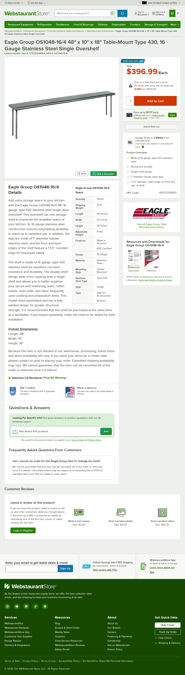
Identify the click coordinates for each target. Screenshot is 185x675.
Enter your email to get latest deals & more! (36, 563)
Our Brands (114, 627)
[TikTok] (35, 606)
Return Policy (114, 649)
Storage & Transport (156, 24)
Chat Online (165, 638)
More (174, 24)
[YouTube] (17, 606)
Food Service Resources (69, 640)
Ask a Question (105, 173)
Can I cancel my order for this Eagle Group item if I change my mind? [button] (56, 461)
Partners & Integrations (17, 645)
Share (84, 173)
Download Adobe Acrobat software (155, 280)
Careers (111, 632)
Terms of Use (77, 440)
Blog (57, 623)
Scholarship (114, 640)
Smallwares (62, 24)
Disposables (119, 24)
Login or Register (23, 530)
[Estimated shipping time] (142, 146)
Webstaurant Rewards (17, 627)
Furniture (135, 24)
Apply (173, 115)
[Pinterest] (45, 606)
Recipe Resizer (13, 640)
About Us (112, 623)
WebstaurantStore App (17, 632)
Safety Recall (62, 649)
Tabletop (102, 24)
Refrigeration (44, 24)
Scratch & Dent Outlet (67, 627)
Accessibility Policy (69, 661)
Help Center (14, 3)
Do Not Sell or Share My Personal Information (108, 661)
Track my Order (168, 631)
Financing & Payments (119, 636)
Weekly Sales (62, 632)
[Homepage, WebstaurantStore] (27, 13)
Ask (106, 431)
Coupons (60, 636)
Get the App (37, 3)
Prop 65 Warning (55, 377)
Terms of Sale (12, 661)
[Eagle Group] (151, 213)
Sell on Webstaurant (118, 645)
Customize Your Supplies (18, 636)
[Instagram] (7, 606)
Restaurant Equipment (20, 24)
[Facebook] (26, 606)
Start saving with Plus (105, 569)
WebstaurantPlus (14, 623)
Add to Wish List (152, 126)
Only (129, 66)
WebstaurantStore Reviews (70, 645)
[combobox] (86, 13)
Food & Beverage (84, 24)
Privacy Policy (95, 440)
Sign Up (65, 568)
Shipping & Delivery (169, 643)
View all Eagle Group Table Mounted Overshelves (152, 225)
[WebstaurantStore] (50, 586)
